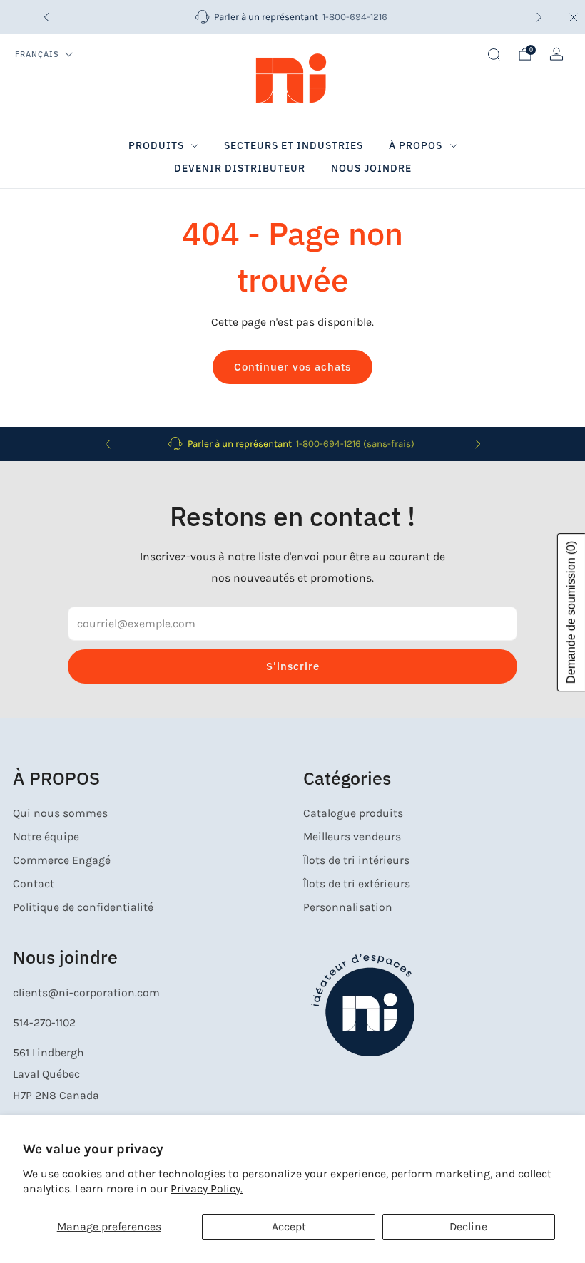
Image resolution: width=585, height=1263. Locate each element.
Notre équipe (46, 836)
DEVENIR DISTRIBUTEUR (239, 168)
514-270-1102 (44, 1022)
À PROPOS (415, 145)
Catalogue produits (353, 813)
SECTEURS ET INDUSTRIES (293, 145)
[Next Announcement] (539, 17)
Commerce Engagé (62, 860)
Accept (289, 1226)
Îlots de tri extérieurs (356, 883)
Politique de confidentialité (83, 907)
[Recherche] (494, 54)
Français (37, 54)
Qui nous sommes (60, 813)
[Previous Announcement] (46, 17)
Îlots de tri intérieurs (356, 860)
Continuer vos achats (292, 366)
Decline (468, 1226)
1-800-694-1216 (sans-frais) (355, 443)
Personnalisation (347, 907)
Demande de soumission (571, 612)
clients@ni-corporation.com (86, 992)
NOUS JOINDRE (371, 168)
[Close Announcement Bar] (573, 17)
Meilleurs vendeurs (352, 836)
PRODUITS (156, 145)
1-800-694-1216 (354, 16)
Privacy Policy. (207, 1188)
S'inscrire (293, 666)
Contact (33, 883)
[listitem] (292, 17)
